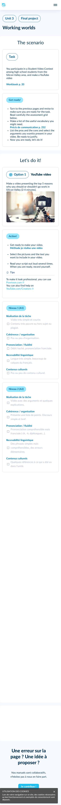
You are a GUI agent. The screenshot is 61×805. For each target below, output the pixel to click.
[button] (30, 43)
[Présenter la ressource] (51, 56)
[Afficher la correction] (43, 308)
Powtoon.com (14, 282)
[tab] (43, 308)
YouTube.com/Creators (18, 289)
